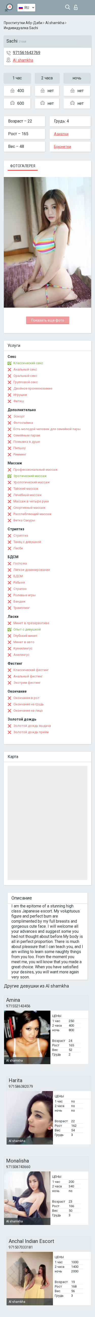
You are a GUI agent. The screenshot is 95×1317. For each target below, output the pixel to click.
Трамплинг (21, 608)
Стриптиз (20, 535)
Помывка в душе (26, 442)
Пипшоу (19, 448)
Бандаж (19, 601)
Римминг (19, 454)
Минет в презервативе (31, 623)
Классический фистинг (31, 670)
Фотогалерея (22, 166)
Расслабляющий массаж (32, 514)
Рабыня (19, 582)
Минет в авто (23, 642)
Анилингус (21, 655)
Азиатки (61, 134)
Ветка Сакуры (24, 520)
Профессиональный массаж (35, 469)
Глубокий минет (25, 636)
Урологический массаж (31, 482)
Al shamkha (54, 23)
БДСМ (18, 576)
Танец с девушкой (27, 542)
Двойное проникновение (32, 388)
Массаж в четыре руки (31, 501)
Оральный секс (25, 376)
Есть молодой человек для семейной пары (47, 429)
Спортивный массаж (29, 508)
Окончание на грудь (28, 704)
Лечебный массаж (27, 495)
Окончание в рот (26, 698)
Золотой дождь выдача (32, 726)
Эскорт (19, 416)
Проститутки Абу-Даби (23, 23)
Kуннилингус (22, 648)
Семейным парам (26, 435)
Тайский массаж (25, 488)
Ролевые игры (24, 595)
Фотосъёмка (23, 423)
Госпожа (20, 563)
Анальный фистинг (28, 676)
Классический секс (28, 363)
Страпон (20, 589)
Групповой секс (25, 382)
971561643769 (26, 52)
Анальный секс (25, 369)
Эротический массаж (30, 476)
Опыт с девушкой (27, 629)
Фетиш (18, 401)
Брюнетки (62, 146)
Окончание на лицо (28, 710)
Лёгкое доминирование (31, 570)
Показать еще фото (47, 320)
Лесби (18, 548)
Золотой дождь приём (31, 732)
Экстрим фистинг (27, 682)
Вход (77, 6)
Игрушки (20, 395)
